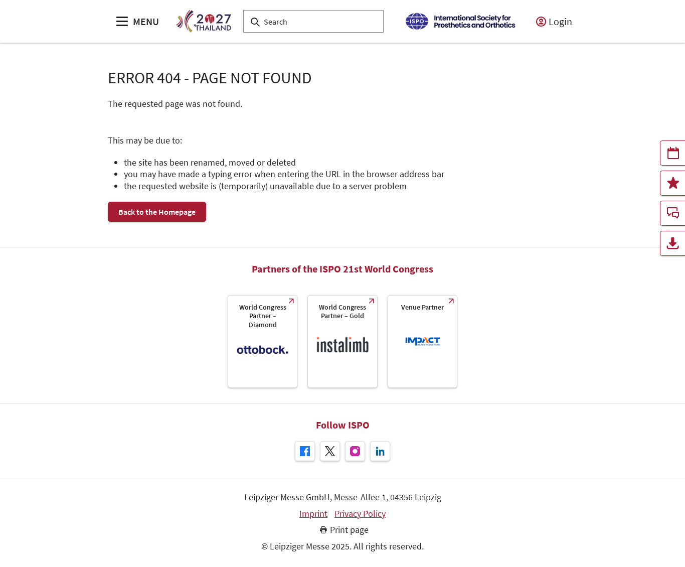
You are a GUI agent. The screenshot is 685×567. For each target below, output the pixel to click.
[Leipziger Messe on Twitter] (330, 451)
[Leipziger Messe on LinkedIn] (380, 451)
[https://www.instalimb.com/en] (342, 341)
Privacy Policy (360, 513)
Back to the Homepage (157, 212)
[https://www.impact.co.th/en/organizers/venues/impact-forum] (422, 341)
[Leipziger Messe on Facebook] (305, 451)
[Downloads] (672, 243)
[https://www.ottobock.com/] (262, 341)
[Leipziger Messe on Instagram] (355, 451)
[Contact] (672, 213)
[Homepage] (203, 21)
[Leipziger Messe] (460, 21)
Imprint (313, 513)
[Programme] (672, 153)
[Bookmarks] (672, 183)
